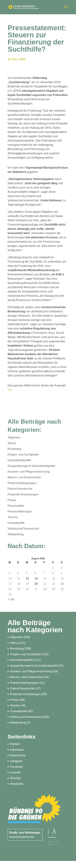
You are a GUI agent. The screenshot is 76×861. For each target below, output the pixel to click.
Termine (13, 517)
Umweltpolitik (16, 522)
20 (36, 583)
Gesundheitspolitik (19, 460)
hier (10, 389)
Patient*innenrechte (20, 488)
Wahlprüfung (16, 534)
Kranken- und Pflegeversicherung (29, 471)
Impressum (17, 749)
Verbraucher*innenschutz (23, 528)
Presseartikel (16, 505)
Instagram (16, 761)
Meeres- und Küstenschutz (24, 477)
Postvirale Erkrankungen (23, 494)
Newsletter (17, 783)
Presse (12, 500)
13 (36, 578)
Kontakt (15, 743)
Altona (12, 443)
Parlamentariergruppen (22, 483)
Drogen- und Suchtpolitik (23, 454)
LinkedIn (15, 772)
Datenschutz (18, 755)
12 (27, 578)
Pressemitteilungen (20, 511)
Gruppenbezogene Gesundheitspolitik (31, 465)
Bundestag (14, 448)
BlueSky (15, 778)
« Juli (11, 599)
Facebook (16, 766)
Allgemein (14, 437)
